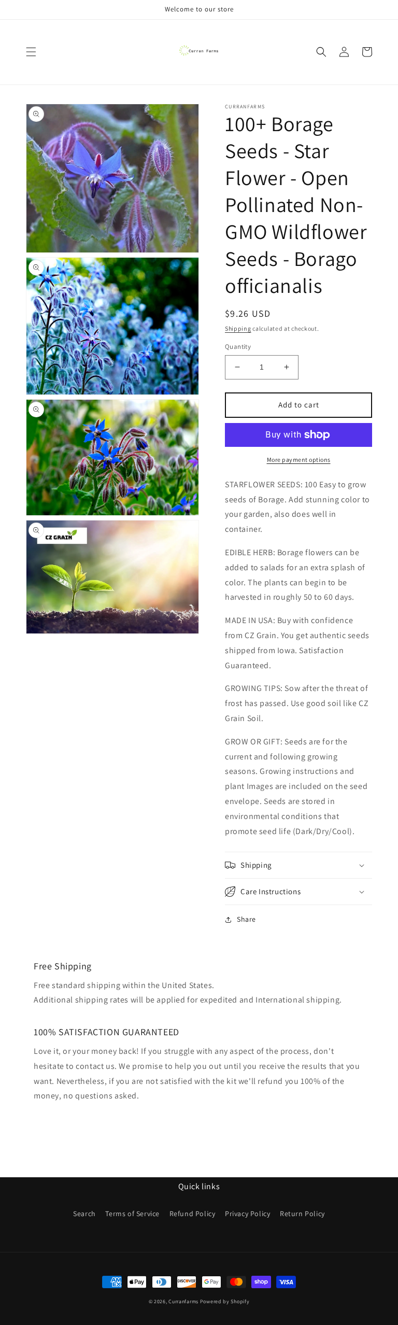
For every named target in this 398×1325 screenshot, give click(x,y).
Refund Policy (192, 1213)
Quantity (238, 346)
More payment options (299, 459)
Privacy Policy (247, 1213)
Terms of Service (132, 1213)
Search (84, 1213)
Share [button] (246, 919)
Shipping (238, 328)
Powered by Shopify (225, 1301)
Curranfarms (183, 1301)
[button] (31, 51)
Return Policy (302, 1213)
